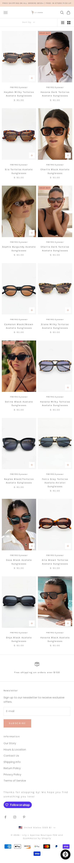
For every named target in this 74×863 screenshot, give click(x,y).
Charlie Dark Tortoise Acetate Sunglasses (55, 249)
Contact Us (11, 755)
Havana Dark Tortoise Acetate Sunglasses (55, 94)
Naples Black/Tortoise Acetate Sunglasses (19, 481)
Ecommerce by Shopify (37, 838)
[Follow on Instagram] (15, 817)
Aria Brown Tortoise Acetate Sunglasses (55, 562)
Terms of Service (15, 780)
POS (55, 835)
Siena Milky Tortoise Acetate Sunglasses (55, 326)
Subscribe (17, 723)
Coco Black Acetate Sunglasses (19, 562)
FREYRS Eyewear (19, 87)
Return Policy (12, 768)
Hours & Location (15, 749)
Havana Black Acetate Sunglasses (55, 639)
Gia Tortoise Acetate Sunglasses (19, 171)
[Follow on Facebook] (5, 817)
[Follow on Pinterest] (24, 817)
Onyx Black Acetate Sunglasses (19, 639)
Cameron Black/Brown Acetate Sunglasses (18, 326)
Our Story (10, 743)
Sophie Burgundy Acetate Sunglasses (19, 249)
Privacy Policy (12, 774)
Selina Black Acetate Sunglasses (19, 403)
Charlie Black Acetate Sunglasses (55, 171)
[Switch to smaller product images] (68, 22)
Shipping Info (12, 762)
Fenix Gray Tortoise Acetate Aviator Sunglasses (55, 483)
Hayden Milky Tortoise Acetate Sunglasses (19, 94)
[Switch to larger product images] (62, 22)
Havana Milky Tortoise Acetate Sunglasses (55, 403)
